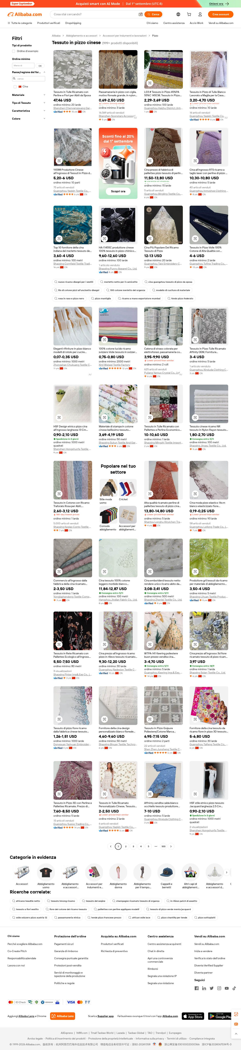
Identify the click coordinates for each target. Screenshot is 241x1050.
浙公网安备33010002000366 (182, 1044)
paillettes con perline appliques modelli (118, 909)
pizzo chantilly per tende (174, 917)
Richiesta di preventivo (114, 951)
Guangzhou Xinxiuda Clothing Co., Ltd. (209, 369)
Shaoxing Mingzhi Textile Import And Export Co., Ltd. (163, 442)
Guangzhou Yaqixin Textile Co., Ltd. (209, 116)
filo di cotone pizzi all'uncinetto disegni (78, 290)
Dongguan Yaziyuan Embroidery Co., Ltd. (72, 744)
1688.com (82, 1032)
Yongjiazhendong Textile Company (72, 596)
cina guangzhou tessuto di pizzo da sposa (170, 282)
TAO (149, 1032)
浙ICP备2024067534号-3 (216, 1044)
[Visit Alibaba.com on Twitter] (211, 988)
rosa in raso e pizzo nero (71, 298)
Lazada (121, 1032)
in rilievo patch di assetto (183, 901)
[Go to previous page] (110, 846)
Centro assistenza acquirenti (164, 943)
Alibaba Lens (26, 1016)
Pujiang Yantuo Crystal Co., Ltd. (162, 372)
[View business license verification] (154, 1044)
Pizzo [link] (155, 35)
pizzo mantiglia (103, 298)
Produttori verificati (112, 943)
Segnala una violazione (161, 983)
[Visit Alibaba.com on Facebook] (196, 988)
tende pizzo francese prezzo (106, 917)
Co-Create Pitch (17, 951)
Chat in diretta (156, 951)
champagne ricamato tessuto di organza (137, 901)
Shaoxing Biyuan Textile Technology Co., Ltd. (118, 744)
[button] (140, 14)
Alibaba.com (170, 1016)
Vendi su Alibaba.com (206, 943)
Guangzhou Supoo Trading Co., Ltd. (72, 823)
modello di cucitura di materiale (173, 290)
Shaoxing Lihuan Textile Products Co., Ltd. (209, 596)
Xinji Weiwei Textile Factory (114, 364)
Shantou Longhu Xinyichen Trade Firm (163, 521)
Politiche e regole (64, 983)
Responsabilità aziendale (22, 958)
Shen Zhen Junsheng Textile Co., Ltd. (163, 749)
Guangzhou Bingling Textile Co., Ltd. (163, 193)
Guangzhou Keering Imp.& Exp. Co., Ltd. (163, 672)
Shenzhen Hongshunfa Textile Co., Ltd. (72, 449)
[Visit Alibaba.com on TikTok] (234, 988)
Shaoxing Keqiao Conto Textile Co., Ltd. (72, 526)
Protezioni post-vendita (67, 965)
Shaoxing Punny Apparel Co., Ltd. (118, 268)
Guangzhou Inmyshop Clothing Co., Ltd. (209, 190)
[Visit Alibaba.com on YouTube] (226, 988)
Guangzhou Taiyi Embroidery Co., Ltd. (163, 263)
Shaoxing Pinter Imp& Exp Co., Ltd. (72, 674)
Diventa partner (203, 972)
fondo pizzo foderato (182, 298)
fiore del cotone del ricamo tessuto (68, 909)
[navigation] (28, 441)
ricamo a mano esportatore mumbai (141, 298)
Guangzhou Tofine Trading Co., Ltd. (209, 263)
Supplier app (106, 1016)
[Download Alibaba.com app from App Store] (193, 1016)
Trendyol (161, 1032)
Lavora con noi (16, 965)
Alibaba (56, 35)
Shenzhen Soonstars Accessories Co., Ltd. (118, 116)
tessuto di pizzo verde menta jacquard (170, 909)
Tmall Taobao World (102, 1032)
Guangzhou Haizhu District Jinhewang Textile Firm (163, 108)
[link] (236, 1014)
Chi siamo (14, 936)
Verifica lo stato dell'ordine (209, 958)
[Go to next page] (171, 846)
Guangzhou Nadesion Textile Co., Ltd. (118, 669)
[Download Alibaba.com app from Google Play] (220, 1016)
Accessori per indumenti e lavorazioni (124, 35)
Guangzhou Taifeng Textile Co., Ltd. (209, 744)
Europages (175, 1032)
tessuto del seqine (95, 901)
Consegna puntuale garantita (71, 958)
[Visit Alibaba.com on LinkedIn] (204, 988)
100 (163, 846)
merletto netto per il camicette (120, 282)
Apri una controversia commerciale (160, 960)
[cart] (190, 14)
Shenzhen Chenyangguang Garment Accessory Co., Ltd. (72, 108)
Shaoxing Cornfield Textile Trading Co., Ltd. (72, 263)
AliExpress (67, 1032)
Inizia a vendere (203, 951)
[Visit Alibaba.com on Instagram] (219, 988)
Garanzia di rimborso (66, 951)
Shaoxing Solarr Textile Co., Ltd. (208, 672)
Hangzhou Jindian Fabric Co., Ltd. (118, 599)
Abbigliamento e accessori (81, 35)
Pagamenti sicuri (64, 943)
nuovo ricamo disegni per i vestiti (75, 282)
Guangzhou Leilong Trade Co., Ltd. (209, 526)
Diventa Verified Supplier (208, 965)
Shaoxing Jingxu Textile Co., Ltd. (208, 445)
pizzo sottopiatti (206, 917)
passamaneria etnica (69, 917)
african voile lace (141, 917)
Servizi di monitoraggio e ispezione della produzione (69, 974)
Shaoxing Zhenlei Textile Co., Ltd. (163, 599)
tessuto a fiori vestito (27, 909)
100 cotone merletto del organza (127, 290)
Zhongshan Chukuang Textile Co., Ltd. (72, 364)
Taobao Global (136, 1032)
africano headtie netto (28, 901)
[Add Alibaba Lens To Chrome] (62, 1016)
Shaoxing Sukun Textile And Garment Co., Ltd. (118, 442)
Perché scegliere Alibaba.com (25, 943)
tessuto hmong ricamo (63, 901)
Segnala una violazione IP (162, 975)
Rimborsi (153, 968)
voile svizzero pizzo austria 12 (31, 917)
